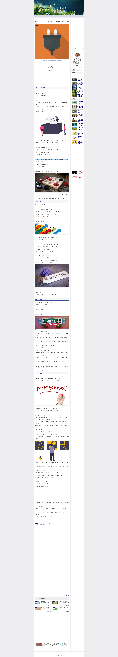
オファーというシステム (52, 66)
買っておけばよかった (52, 69)
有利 (40, 524)
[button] (59, 60)
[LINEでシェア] (54, 60)
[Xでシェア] (45, 60)
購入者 (45, 524)
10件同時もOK (50, 67)
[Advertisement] (52, 79)
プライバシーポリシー (61, 654)
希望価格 (37, 524)
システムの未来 (50, 70)
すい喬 (77, 58)
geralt (35, 329)
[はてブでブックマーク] (50, 60)
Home (54, 654)
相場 (42, 524)
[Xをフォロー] (77, 65)
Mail (56, 654)
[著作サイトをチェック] (76, 65)
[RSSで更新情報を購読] (78, 65)
